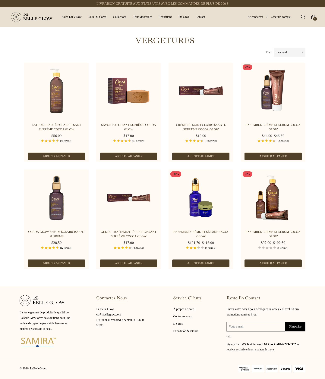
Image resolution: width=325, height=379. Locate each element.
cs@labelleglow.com (108, 314)
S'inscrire (295, 326)
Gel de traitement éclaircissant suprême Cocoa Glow (128, 234)
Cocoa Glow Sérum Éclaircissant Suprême (56, 234)
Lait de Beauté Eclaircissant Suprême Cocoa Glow (56, 127)
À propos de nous (183, 309)
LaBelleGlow (38, 368)
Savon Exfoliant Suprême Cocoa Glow (128, 127)
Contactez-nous (182, 316)
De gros (178, 323)
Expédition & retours (185, 331)
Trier (268, 52)
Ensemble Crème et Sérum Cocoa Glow (273, 127)
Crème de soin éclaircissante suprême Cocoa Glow (201, 127)
